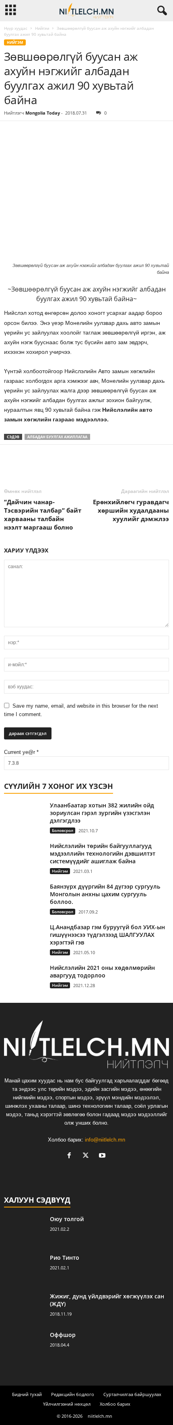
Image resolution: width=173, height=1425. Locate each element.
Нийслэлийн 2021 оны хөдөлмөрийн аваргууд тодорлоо (102, 971)
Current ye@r (21, 752)
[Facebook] (12, 133)
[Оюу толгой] (24, 1230)
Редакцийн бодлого (72, 1394)
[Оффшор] (24, 1346)
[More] (86, 133)
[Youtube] (103, 1156)
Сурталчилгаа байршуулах (132, 1394)
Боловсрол (62, 830)
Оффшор (63, 1335)
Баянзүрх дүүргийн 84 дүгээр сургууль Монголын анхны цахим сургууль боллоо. (105, 894)
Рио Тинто (64, 1257)
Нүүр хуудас (15, 28)
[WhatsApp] (68, 133)
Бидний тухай (27, 1394)
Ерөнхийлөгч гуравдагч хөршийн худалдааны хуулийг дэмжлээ (131, 510)
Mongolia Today (42, 113)
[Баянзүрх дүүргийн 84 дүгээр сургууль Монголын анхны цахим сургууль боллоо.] (24, 896)
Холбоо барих (115, 1404)
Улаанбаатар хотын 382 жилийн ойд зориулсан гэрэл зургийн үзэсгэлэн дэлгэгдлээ (102, 812)
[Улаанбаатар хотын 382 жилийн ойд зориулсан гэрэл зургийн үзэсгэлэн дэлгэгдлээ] (24, 816)
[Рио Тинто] (24, 1269)
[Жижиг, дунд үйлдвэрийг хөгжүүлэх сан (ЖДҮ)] (24, 1307)
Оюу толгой (67, 1219)
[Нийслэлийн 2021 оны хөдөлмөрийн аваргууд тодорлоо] (24, 979)
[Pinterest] (49, 133)
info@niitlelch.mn (105, 1140)
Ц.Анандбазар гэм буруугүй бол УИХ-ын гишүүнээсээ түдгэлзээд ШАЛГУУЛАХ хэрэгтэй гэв (107, 934)
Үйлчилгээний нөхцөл (67, 1404)
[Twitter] (31, 133)
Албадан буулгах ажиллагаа (57, 436)
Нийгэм (42, 28)
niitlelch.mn (100, 1416)
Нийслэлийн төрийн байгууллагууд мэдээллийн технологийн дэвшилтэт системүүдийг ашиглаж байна (102, 853)
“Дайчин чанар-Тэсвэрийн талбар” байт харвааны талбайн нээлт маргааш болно (42, 514)
